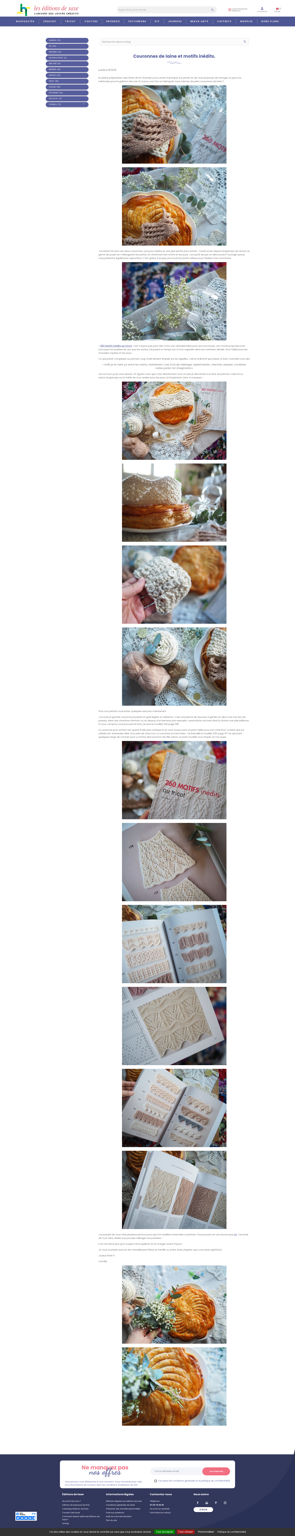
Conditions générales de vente (120, 1505)
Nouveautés (25, 21)
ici (235, 1234)
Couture (91, 21)
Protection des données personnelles (123, 1508)
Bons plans (270, 21)
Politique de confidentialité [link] (231, 1531)
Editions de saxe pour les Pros (76, 1505)
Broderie (113, 21)
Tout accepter (164, 1532)
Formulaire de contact (160, 1512)
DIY (157, 21)
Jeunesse (175, 21)
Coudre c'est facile (71, 1512)
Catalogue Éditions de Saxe (75, 1508)
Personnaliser (206, 1532)
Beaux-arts (200, 21)
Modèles (246, 21)
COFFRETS (224, 21)
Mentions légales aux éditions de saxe (124, 1501)
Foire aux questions (115, 1512)
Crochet (50, 21)
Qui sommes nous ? (71, 1501)
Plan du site (111, 1520)
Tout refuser (185, 1532)
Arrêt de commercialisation (119, 1516)
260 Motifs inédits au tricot (116, 346)
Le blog (65, 1523)
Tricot (70, 21)
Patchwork (137, 21)
